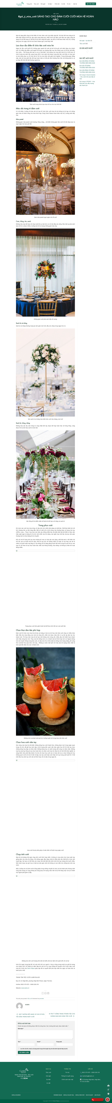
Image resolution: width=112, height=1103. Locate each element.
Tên (19, 1041)
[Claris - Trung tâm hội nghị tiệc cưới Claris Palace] (20, 4)
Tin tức (68, 4)
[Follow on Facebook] (21, 1078)
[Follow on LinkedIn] (25, 1078)
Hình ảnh (57, 4)
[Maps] (108, 1085)
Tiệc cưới (36, 4)
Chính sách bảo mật (67, 1079)
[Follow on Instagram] (23, 1078)
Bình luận (21, 1028)
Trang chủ (29, 4)
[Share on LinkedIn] (48, 993)
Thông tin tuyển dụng (67, 1076)
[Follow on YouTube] (26, 1078)
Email (39, 1041)
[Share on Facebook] (42, 993)
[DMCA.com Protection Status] (64, 1101)
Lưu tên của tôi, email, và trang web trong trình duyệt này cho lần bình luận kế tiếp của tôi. (44, 1048)
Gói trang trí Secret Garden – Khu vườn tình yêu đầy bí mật (87, 76)
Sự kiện (50, 4)
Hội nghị (43, 4)
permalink (41, 998)
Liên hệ (75, 4)
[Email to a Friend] (45, 993)
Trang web (59, 1041)
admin (65, 24)
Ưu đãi (63, 4)
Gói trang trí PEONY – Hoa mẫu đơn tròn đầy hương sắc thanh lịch (87, 83)
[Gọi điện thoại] (108, 1089)
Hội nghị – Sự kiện (85, 40)
